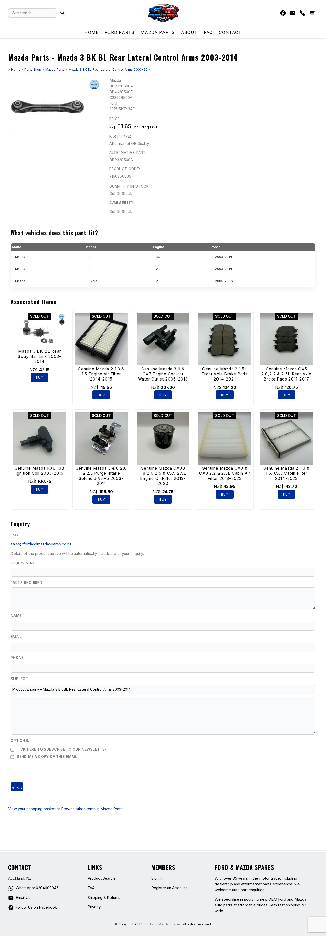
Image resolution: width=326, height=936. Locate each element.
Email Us (23, 897)
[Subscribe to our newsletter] (292, 14)
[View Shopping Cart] (312, 14)
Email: (17, 535)
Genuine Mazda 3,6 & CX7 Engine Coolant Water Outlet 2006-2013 (163, 374)
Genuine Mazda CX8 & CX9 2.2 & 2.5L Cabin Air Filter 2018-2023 (224, 473)
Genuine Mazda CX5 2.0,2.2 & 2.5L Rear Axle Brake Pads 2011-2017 (286, 374)
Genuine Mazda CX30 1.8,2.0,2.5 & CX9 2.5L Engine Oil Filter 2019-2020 (163, 476)
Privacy (94, 906)
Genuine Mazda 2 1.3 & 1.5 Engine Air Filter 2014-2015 (101, 374)
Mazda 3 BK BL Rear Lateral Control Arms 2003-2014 (110, 69)
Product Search (101, 878)
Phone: (18, 657)
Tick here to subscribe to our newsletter (61, 749)
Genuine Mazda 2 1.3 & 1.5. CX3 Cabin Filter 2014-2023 (286, 473)
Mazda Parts (158, 32)
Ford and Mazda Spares (162, 924)
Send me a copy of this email (46, 756)
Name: (17, 615)
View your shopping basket (32, 808)
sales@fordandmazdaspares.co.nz (41, 543)
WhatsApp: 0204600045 (37, 887)
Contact (230, 32)
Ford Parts (119, 32)
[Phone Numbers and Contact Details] (302, 14)
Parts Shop (32, 69)
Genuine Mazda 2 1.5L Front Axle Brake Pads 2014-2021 (225, 374)
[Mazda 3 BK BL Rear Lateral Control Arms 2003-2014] (54, 138)
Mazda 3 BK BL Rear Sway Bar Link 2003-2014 (39, 356)
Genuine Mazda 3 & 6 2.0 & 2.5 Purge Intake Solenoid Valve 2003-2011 (101, 476)
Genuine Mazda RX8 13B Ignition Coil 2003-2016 (39, 471)
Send (17, 788)
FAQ (208, 32)
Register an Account (169, 887)
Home (91, 32)
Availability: (121, 202)
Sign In (157, 878)
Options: (20, 740)
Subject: (20, 678)
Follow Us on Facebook (36, 907)
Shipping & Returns (104, 897)
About (189, 32)
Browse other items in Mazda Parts (92, 808)
